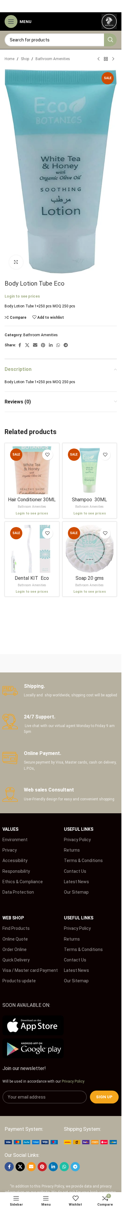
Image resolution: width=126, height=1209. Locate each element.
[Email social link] (35, 345)
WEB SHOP (13, 917)
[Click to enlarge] (16, 262)
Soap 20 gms (90, 578)
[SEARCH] (110, 39)
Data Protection (18, 892)
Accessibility (15, 860)
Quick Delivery (16, 959)
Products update (19, 980)
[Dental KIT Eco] (32, 549)
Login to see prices (22, 296)
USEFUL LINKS (78, 829)
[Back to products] (105, 59)
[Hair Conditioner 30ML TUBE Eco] (32, 470)
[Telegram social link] (66, 345)
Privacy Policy (77, 839)
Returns (72, 850)
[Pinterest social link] (43, 345)
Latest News (76, 881)
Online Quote (15, 939)
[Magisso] (90, 663)
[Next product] (113, 59)
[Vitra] (31, 663)
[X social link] (27, 345)
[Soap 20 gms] (90, 549)
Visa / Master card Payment (30, 970)
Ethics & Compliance (22, 881)
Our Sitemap (76, 892)
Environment (15, 839)
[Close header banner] (113, 6)
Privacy (9, 850)
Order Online (14, 949)
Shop (25, 59)
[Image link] (31, 1142)
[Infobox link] (60, 691)
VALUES (10, 829)
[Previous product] (98, 59)
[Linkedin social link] (50, 345)
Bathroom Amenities (52, 59)
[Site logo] (109, 21)
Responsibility (16, 871)
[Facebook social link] (19, 345)
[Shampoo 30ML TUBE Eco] (90, 470)
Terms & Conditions (83, 860)
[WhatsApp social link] (58, 345)
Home (9, 59)
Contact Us (75, 871)
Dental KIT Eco (32, 578)
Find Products (16, 928)
